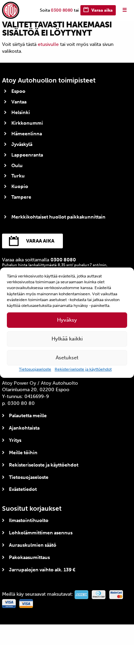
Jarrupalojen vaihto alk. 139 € (42, 570)
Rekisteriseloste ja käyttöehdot (83, 369)
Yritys (15, 440)
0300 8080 (62, 10)
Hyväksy (67, 320)
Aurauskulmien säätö (32, 545)
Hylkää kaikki (67, 339)
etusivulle (48, 44)
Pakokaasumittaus (29, 557)
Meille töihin (23, 453)
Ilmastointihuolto (28, 520)
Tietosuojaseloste (35, 369)
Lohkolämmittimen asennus (40, 533)
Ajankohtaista (24, 428)
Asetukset (67, 358)
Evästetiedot (23, 489)
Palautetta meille (28, 416)
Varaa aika (102, 10)
